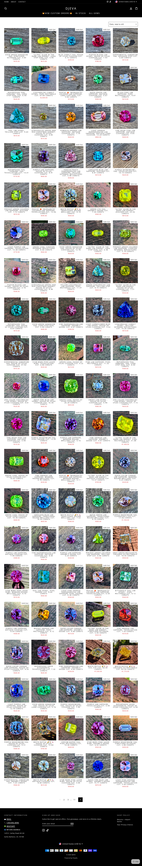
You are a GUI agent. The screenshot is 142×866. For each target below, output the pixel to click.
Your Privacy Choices (125, 825)
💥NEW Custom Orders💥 (57, 13)
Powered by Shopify (71, 858)
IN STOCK (80, 13)
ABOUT (13, 2)
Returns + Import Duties (123, 820)
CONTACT (22, 2)
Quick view (16, 51)
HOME (6, 2)
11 (74, 800)
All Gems (94, 13)
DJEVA (71, 8)
